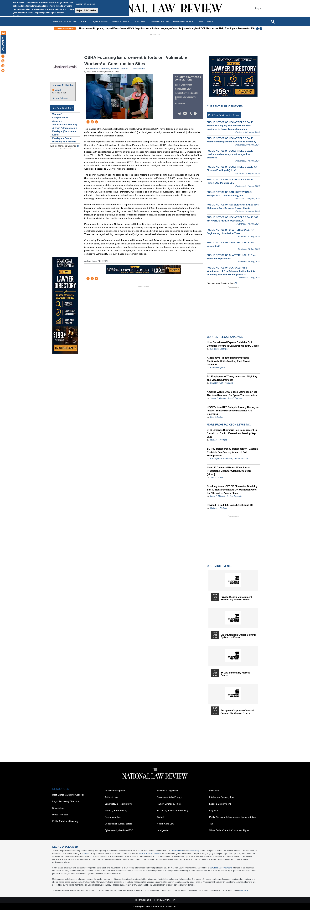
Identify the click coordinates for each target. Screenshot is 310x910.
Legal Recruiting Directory (65, 801)
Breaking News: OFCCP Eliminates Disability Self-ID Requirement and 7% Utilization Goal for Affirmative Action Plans (232, 489)
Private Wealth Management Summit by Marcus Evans (236, 598)
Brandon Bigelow (217, 367)
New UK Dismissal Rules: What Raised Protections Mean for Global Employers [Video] (229, 471)
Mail (185, 114)
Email (58, 90)
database (86, 853)
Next (261, 29)
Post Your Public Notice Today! (223, 115)
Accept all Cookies (85, 4)
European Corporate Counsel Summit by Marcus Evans (237, 711)
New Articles (3, 44)
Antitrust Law (111, 797)
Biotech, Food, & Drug (116, 810)
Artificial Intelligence (115, 790)
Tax (211, 823)
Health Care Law (165, 823)
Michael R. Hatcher (63, 85)
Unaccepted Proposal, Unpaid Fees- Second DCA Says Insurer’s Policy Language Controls (129, 28)
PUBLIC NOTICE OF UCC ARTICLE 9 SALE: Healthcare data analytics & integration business (230, 154)
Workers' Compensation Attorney (60, 117)
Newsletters (120, 21)
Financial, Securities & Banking (172, 810)
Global (160, 817)
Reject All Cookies (86, 10)
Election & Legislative (168, 790)
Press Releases (60, 814)
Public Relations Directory (65, 821)
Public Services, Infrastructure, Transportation (232, 817)
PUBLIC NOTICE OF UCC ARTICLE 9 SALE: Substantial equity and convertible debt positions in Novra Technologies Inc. (230, 125)
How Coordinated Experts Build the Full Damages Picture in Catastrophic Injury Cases (233, 344)
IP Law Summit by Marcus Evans (235, 674)
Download (190, 114)
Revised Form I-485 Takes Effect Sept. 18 (230, 505)
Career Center (159, 21)
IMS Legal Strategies (219, 349)
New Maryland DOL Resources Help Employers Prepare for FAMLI (219, 28)
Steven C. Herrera (218, 398)
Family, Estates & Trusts (169, 803)
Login (258, 8)
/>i (195, 114)
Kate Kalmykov (216, 417)
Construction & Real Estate (118, 823)
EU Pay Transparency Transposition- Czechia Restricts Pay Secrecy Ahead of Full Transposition (232, 452)
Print (180, 114)
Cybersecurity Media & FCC (119, 830)
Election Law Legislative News (185, 98)
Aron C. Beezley (235, 398)
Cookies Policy (20, 16)
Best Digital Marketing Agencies (68, 794)
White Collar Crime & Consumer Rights (229, 830)
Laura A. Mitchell (240, 459)
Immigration (163, 830)
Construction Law (183, 89)
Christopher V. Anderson (221, 459)
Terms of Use (177, 851)
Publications (139, 68)
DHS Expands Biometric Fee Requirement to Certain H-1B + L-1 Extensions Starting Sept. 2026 (232, 433)
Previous (257, 29)
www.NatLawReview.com (150, 853)
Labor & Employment (220, 803)
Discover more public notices (221, 283)
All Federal (180, 103)
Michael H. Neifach (218, 440)
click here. (243, 890)
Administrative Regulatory (186, 93)
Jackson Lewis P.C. (120, 68)
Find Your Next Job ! (62, 108)
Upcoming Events (219, 566)
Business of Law (113, 817)
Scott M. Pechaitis (234, 496)
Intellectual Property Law (221, 797)
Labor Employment (183, 85)
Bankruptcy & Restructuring (119, 803)
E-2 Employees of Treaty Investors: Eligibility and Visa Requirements (232, 378)
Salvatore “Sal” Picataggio (221, 383)
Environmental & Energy (169, 797)
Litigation (213, 810)
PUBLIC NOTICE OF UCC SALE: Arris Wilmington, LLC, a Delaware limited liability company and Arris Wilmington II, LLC (231, 271)
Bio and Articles (59, 98)
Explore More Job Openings (63, 146)
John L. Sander (217, 477)
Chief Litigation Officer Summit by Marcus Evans (238, 636)
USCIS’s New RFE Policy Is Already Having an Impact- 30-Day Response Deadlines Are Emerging (232, 410)
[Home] (155, 8)
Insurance (214, 790)
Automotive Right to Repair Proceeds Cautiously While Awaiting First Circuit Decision (228, 361)
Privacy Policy (193, 851)
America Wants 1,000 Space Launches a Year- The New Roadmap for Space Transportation (232, 393)
